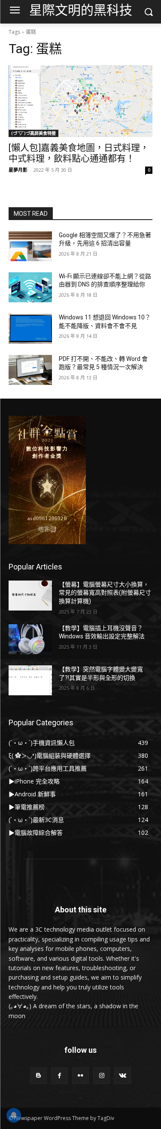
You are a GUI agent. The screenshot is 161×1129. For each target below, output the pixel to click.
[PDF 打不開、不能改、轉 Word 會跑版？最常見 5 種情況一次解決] (30, 370)
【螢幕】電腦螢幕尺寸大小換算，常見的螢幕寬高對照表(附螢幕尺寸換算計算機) (105, 593)
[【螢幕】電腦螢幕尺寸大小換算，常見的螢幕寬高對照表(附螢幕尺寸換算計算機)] (30, 596)
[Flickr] (80, 1075)
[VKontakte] (122, 1075)
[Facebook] (59, 1075)
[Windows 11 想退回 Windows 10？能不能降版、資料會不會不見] (30, 328)
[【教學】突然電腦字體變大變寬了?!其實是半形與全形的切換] (30, 680)
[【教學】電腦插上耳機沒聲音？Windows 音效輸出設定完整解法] (30, 639)
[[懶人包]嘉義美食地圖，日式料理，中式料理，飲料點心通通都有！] (80, 101)
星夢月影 (18, 170)
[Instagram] (101, 1075)
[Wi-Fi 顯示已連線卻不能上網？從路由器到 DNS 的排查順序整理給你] (30, 287)
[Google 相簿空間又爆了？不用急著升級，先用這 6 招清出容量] (30, 246)
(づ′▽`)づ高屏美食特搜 (33, 133)
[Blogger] (38, 1075)
